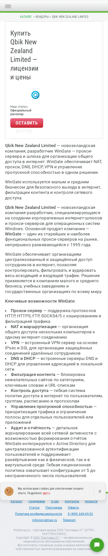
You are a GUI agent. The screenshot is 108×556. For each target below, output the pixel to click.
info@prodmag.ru (44, 520)
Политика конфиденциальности (38, 514)
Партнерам (53, 507)
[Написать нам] (97, 545)
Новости (91, 501)
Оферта (73, 507)
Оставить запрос (27, 124)
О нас (55, 501)
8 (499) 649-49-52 (80, 514)
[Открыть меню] (8, 5)
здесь (46, 493)
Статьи (34, 507)
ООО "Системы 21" (46, 537)
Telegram (69, 520)
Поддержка (36, 501)
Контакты (72, 501)
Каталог (26, 17)
